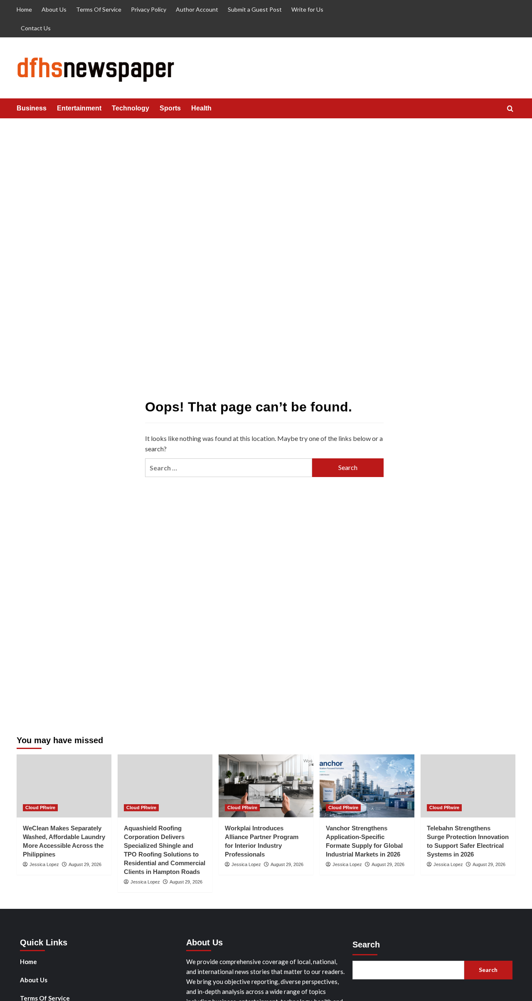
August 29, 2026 (85, 864)
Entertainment (79, 108)
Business (32, 108)
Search (366, 944)
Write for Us (307, 9)
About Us (54, 9)
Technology (130, 108)
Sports (170, 108)
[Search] (510, 109)
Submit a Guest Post (255, 9)
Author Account (197, 9)
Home (24, 9)
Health (201, 108)
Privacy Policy (148, 9)
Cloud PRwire (40, 807)
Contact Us (36, 28)
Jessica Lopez (44, 864)
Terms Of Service (98, 9)
